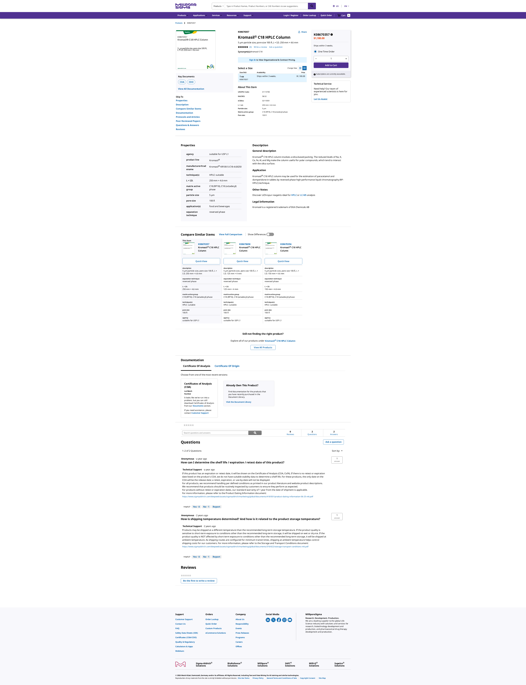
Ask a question (276, 47)
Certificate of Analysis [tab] (196, 366)
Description (182, 104)
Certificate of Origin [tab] (227, 366)
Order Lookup (309, 15)
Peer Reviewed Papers (188, 121)
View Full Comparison (230, 234)
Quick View (201, 261)
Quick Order (326, 15)
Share (304, 32)
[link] (189, 425)
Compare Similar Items (188, 108)
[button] (291, 15)
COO (191, 81)
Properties (181, 100)
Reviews (180, 129)
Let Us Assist (320, 99)
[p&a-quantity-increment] (346, 58)
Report (216, 506)
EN (345, 6)
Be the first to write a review (200, 581)
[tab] (181, 23)
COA (182, 81)
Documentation (184, 112)
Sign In (252, 60)
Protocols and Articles (188, 116)
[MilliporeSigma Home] (185, 6)
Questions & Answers (187, 125)
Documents (198, 405)
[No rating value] (243, 47)
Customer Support (200, 413)
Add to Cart (331, 65)
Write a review (260, 47)
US (337, 6)
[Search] (312, 6)
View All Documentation (191, 88)
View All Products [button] (263, 347)
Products (178, 23)
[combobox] (264, 6)
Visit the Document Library (238, 402)
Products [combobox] (217, 6)
